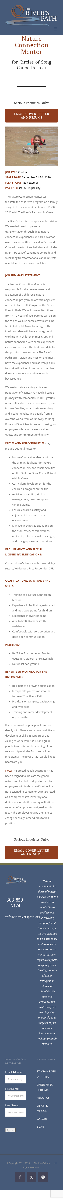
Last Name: (12, 1105)
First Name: (12, 1088)
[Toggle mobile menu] (56, 29)
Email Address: (14, 1072)
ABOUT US (43, 1097)
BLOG (40, 1126)
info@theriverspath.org (22, 917)
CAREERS (42, 1118)
